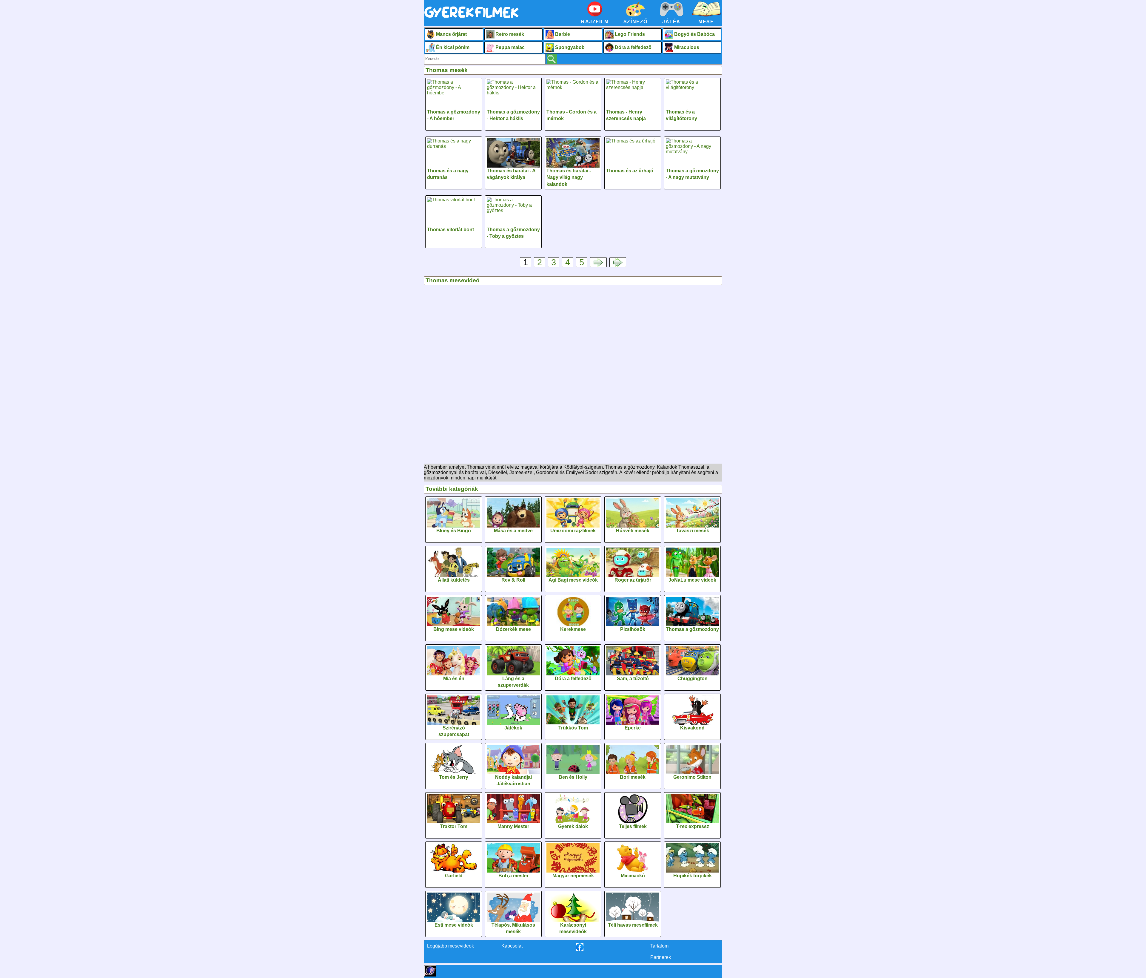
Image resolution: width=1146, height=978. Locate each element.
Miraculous (686, 47)
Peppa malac (510, 47)
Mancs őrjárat (451, 34)
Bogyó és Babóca (694, 34)
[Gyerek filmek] (471, 18)
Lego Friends (630, 34)
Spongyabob (570, 47)
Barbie (562, 34)
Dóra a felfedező (633, 47)
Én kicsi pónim (452, 47)
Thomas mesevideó (453, 280)
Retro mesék (509, 34)
